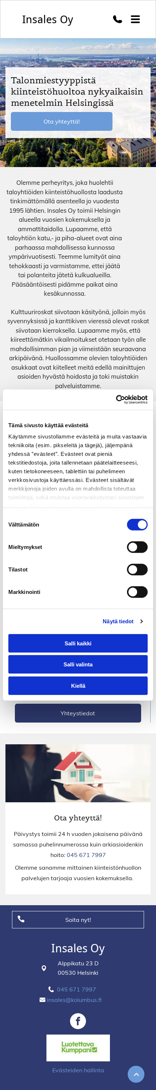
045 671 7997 (86, 854)
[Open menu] (135, 19)
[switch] (137, 547)
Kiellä (78, 685)
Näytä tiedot (118, 621)
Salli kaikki (78, 643)
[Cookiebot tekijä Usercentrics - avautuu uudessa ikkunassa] (116, 399)
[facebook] (78, 1022)
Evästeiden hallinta (78, 1070)
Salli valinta (78, 664)
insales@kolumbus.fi (74, 999)
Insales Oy (47, 19)
